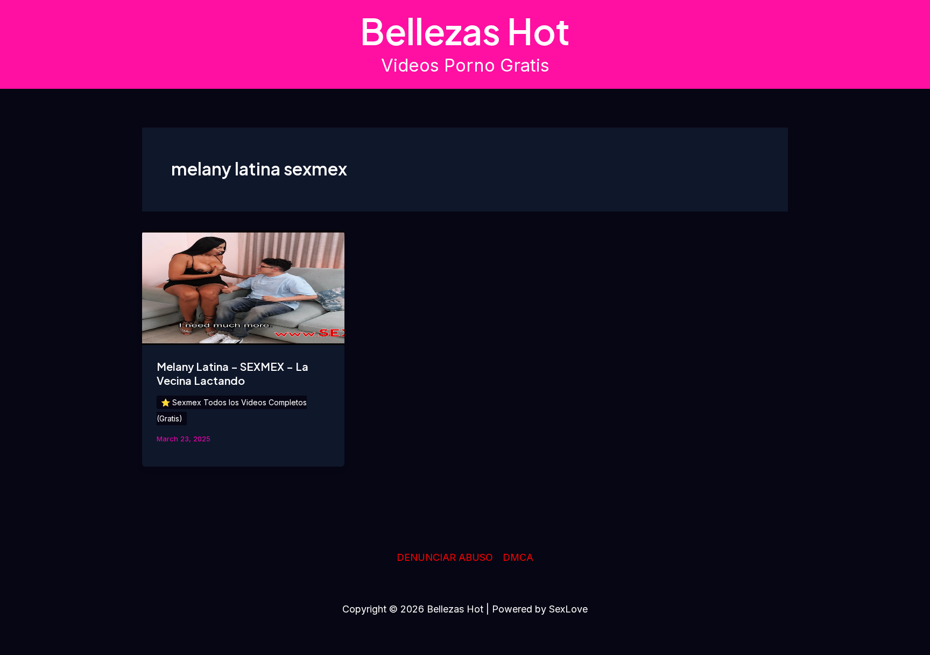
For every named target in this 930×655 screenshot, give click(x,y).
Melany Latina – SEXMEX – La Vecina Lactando (232, 373)
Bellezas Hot (465, 30)
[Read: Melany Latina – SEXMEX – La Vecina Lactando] (243, 287)
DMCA (518, 557)
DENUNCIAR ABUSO (445, 557)
